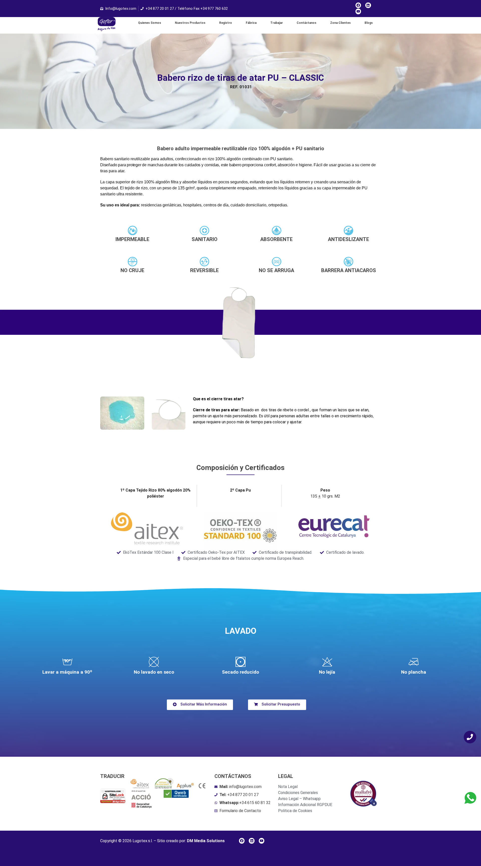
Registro (225, 23)
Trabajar (276, 23)
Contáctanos (306, 23)
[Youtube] (358, 11)
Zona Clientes (340, 23)
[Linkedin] (368, 5)
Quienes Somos (149, 23)
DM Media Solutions (206, 840)
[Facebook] (358, 5)
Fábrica (251, 23)
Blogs (369, 23)
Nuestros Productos (190, 23)
